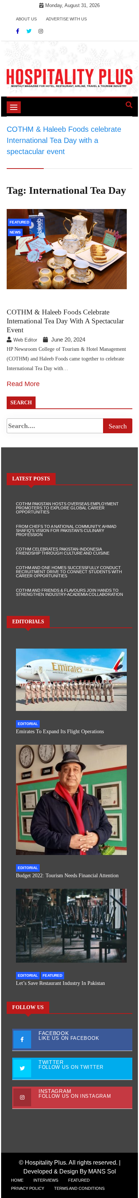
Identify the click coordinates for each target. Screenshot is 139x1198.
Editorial (28, 724)
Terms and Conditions (79, 1188)
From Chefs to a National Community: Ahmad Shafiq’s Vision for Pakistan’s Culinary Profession (66, 530)
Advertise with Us (66, 19)
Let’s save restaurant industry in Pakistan (60, 983)
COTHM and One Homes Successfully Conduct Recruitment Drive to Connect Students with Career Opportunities (69, 571)
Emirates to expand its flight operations (60, 731)
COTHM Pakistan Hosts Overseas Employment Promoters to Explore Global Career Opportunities (67, 508)
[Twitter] (29, 31)
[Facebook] (18, 31)
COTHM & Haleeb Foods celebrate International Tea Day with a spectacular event (65, 321)
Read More (23, 384)
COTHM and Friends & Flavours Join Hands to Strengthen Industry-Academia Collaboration (69, 592)
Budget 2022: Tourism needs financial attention (67, 875)
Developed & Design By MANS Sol (69, 1171)
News (15, 232)
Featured (19, 222)
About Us (26, 19)
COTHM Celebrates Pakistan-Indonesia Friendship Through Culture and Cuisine (62, 551)
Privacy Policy (27, 1188)
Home (17, 1180)
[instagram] (41, 31)
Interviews (45, 1180)
